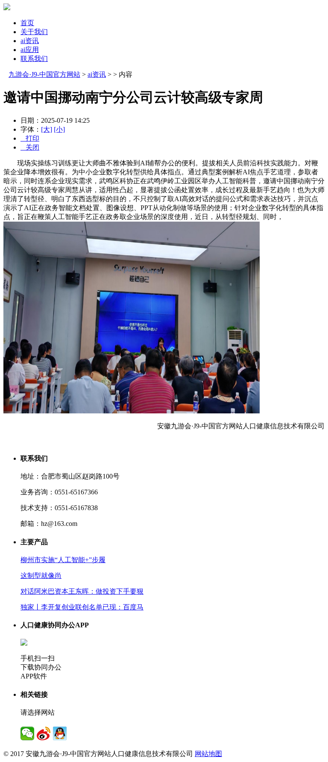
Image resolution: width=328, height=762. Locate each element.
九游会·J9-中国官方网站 (44, 74)
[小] (59, 129)
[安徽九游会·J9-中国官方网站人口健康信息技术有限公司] (6, 8)
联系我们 (34, 58)
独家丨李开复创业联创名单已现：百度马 (82, 607)
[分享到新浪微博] (43, 733)
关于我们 (34, 31)
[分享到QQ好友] (60, 733)
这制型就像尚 (41, 575)
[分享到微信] (27, 733)
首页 (27, 22)
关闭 (29, 147)
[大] (46, 129)
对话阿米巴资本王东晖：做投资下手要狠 (82, 591)
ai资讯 (29, 40)
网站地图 (208, 753)
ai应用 (29, 49)
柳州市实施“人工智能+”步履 (62, 559)
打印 (29, 138)
